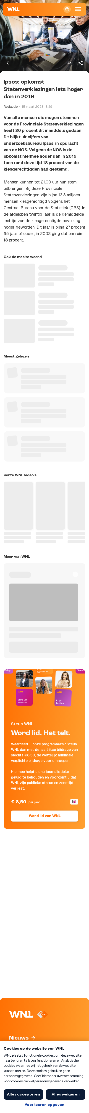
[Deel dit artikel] (80, 62)
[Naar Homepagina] (13, 9)
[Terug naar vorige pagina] (8, 62)
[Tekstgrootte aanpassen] (69, 62)
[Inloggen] (67, 9)
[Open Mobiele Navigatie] (78, 9)
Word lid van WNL (44, 816)
